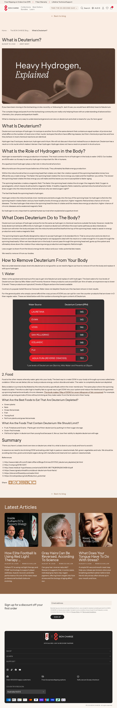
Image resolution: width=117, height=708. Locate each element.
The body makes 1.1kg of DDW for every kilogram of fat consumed (73, 392)
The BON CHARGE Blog (19, 31)
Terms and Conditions (89, 612)
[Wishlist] (107, 8)
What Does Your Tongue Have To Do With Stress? (94, 556)
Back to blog (60, 16)
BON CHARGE (95, 705)
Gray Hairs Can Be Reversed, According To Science (58, 556)
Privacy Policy (75, 612)
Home (4, 31)
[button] (26, 7)
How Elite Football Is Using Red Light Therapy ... (20, 556)
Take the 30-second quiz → (64, 8)
